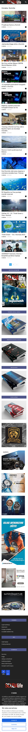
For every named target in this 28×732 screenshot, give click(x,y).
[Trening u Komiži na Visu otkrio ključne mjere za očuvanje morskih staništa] (14, 119)
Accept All (14, 720)
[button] (2, 2)
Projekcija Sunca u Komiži (11, 25)
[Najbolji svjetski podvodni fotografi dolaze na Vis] (14, 98)
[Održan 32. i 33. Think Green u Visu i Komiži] (14, 205)
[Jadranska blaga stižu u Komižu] (14, 36)
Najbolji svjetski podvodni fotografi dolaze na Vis (11, 106)
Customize (14, 724)
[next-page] (17, 264)
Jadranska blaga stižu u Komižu (13, 44)
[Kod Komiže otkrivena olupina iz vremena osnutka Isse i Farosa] (14, 163)
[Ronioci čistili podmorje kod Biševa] (14, 142)
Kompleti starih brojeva (7, 666)
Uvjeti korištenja (6, 624)
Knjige (3, 656)
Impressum (4, 627)
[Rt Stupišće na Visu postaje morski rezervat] (14, 184)
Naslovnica (4, 5)
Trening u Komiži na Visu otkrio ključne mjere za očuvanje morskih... (13, 129)
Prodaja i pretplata (6, 629)
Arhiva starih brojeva (7, 663)
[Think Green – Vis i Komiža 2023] (14, 227)
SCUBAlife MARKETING (7, 631)
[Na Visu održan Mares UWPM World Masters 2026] (14, 55)
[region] (14, 719)
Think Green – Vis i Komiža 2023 (13, 235)
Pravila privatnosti (6, 644)
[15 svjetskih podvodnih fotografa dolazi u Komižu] (14, 76)
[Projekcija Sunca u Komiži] (14, 17)
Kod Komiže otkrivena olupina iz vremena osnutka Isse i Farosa (13, 172)
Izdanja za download (7, 659)
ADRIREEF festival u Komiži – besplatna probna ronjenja (12, 255)
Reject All (14, 728)
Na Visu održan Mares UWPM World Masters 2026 (12, 64)
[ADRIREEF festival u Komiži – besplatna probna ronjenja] (14, 246)
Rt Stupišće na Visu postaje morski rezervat (11, 193)
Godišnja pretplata (6, 661)
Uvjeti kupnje (5, 642)
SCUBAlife (4, 27)
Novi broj (4, 654)
